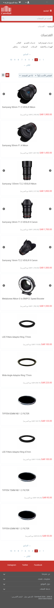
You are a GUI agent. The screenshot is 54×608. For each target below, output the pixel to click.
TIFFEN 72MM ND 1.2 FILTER (15, 490)
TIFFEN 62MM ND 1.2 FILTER (15, 528)
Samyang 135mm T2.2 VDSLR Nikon (19, 184)
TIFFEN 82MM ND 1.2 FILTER (15, 413)
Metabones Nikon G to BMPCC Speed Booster (23, 298)
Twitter (25, 565)
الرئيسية (50, 26)
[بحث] (3, 18)
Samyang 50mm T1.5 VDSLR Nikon (18, 107)
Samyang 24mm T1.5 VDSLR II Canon (19, 222)
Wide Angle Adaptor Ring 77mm (17, 375)
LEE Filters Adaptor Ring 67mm (16, 452)
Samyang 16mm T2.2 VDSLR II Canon (19, 260)
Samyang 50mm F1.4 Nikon (15, 145)
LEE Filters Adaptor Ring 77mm (16, 337)
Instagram (11, 565)
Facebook (38, 565)
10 (11, 60)
